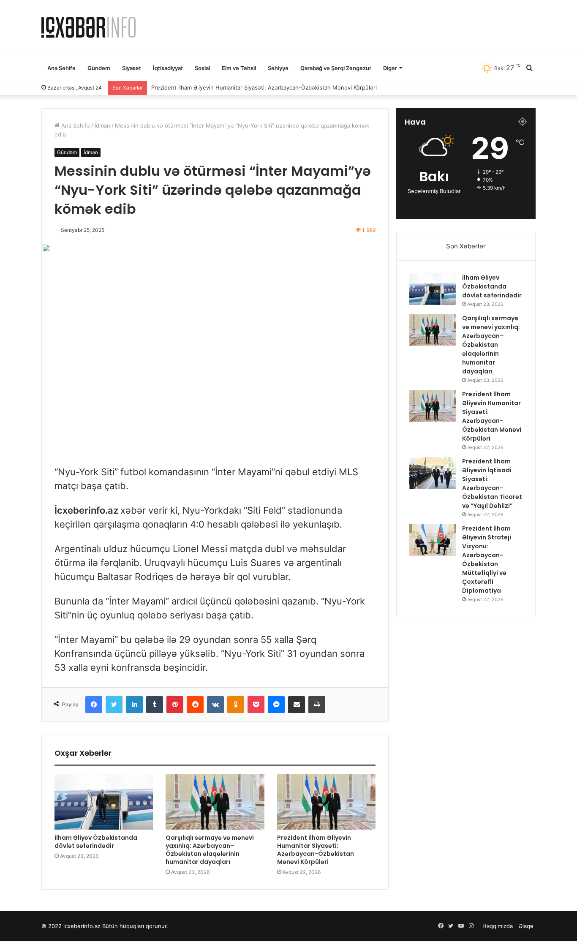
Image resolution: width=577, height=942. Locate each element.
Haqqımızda (497, 926)
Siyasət (131, 68)
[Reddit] (195, 704)
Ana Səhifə (61, 68)
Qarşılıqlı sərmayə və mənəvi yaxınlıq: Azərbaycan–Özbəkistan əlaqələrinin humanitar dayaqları (210, 849)
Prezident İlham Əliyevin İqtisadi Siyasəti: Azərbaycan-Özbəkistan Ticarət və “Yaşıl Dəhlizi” (492, 483)
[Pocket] (256, 704)
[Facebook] (93, 704)
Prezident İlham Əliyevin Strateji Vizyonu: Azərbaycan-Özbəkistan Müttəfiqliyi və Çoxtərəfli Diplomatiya (486, 559)
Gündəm (98, 68)
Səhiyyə (278, 68)
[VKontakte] (215, 704)
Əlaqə (526, 926)
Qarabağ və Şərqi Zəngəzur (335, 68)
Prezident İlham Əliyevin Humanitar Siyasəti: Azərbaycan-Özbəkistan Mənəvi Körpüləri (264, 87)
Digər (390, 68)
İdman (102, 125)
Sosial (202, 68)
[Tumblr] (154, 704)
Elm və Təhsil (239, 68)
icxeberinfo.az (82, 926)
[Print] (316, 704)
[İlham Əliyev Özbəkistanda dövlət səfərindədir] (103, 802)
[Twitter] (114, 704)
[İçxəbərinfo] (88, 27)
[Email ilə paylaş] (296, 704)
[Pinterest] (174, 704)
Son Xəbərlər (466, 246)
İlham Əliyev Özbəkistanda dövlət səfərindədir (95, 841)
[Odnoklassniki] (235, 704)
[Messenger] (276, 704)
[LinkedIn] (134, 704)
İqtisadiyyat (168, 68)
